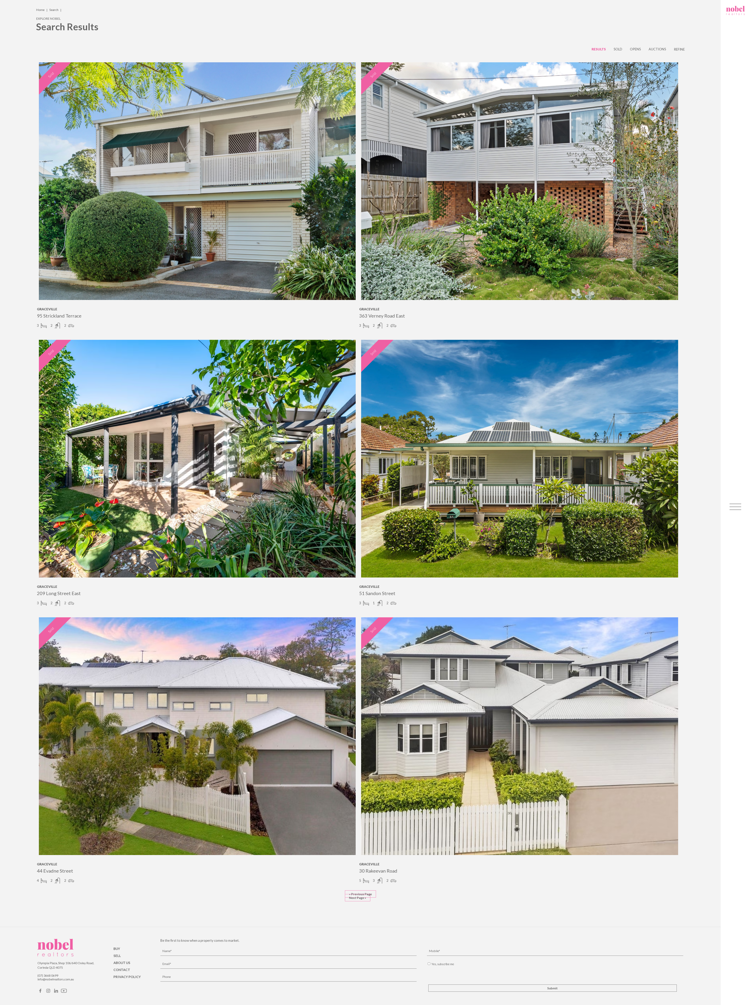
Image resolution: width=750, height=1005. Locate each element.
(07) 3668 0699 (48, 975)
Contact (121, 970)
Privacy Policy (127, 977)
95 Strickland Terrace (59, 316)
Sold (618, 49)
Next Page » (357, 898)
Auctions (657, 49)
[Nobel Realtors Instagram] (48, 991)
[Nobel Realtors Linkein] (56, 991)
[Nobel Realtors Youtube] (64, 991)
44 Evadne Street (55, 871)
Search (53, 10)
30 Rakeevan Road (378, 871)
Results (599, 49)
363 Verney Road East (382, 316)
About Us (121, 963)
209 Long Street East (59, 593)
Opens (635, 49)
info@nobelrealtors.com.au (56, 979)
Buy (116, 949)
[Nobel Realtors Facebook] (40, 991)
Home (40, 10)
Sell (117, 956)
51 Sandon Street (377, 593)
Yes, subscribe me (442, 964)
